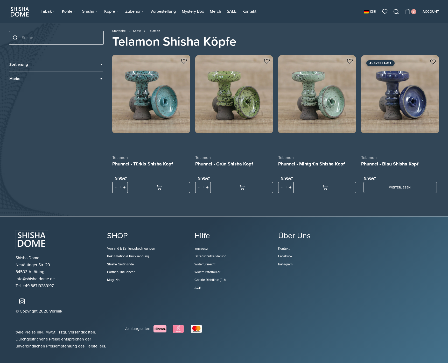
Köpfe (137, 31)
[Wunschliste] (385, 11)
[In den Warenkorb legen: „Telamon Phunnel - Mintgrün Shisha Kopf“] (325, 187)
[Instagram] (22, 301)
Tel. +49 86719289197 (35, 285)
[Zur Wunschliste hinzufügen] (183, 61)
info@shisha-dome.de (36, 278)
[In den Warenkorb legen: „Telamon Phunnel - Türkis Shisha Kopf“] (159, 187)
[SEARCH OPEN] (396, 11)
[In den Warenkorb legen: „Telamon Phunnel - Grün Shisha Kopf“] (242, 187)
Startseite (119, 31)
